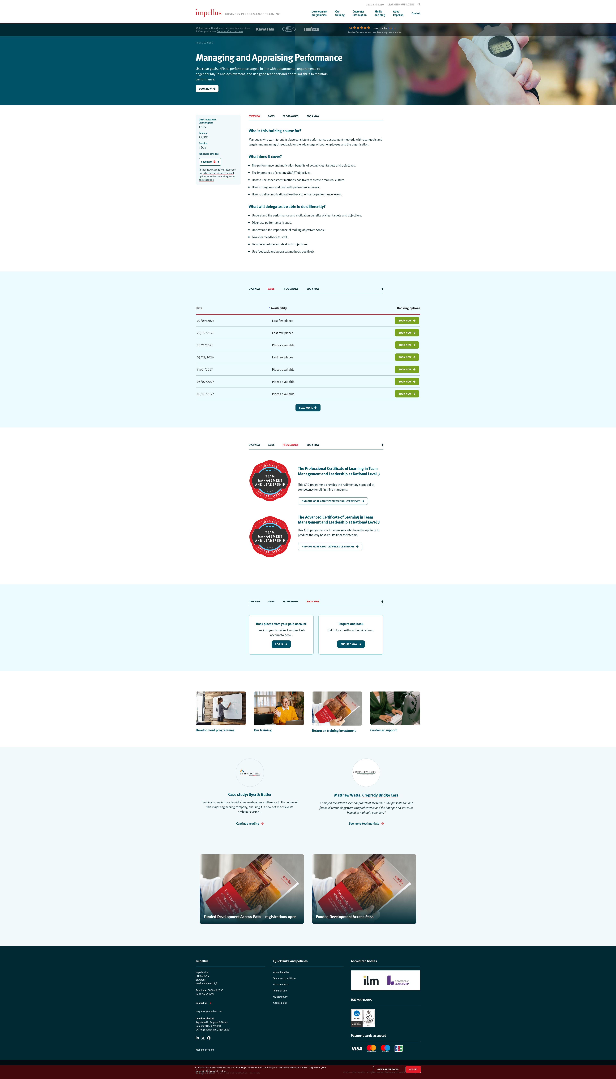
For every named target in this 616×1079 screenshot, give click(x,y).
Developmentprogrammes (319, 13)
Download (206, 161)
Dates (271, 116)
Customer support (383, 729)
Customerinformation (360, 13)
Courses (208, 42)
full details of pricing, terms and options (216, 174)
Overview (254, 116)
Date (199, 307)
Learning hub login (400, 4)
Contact (415, 13)
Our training (263, 729)
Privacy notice (280, 984)
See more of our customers (230, 31)
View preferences (388, 1069)
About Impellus (281, 972)
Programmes (291, 116)
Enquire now (349, 644)
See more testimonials (364, 823)
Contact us (201, 1003)
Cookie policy (280, 1003)
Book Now (205, 88)
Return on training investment (334, 730)
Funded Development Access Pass (345, 916)
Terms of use (280, 990)
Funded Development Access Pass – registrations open (375, 32)
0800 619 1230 (375, 4)
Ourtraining (340, 13)
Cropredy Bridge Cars (380, 795)
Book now (313, 116)
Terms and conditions (284, 978)
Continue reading (247, 823)
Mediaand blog (380, 13)
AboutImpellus (398, 13)
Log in (279, 644)
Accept (413, 1069)
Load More (306, 408)
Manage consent (205, 1050)
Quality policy (280, 997)
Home (198, 42)
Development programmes (215, 729)
